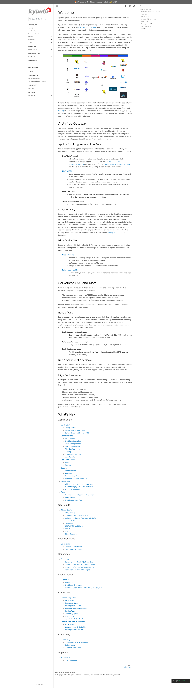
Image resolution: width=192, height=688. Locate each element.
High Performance (146, 26)
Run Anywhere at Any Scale (149, 24)
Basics (67, 462)
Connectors (31, 64)
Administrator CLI (71, 498)
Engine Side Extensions (73, 549)
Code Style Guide (71, 603)
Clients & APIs (32, 49)
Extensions (31, 56)
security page (112, 233)
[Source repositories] (130, 6)
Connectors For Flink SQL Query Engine (80, 564)
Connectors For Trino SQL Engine (77, 570)
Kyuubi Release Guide (73, 648)
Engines (68, 465)
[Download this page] (134, 6)
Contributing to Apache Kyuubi (76, 642)
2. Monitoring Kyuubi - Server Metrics (79, 487)
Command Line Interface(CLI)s (76, 515)
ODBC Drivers (70, 521)
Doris (90, 27)
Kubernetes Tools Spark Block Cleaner (79, 495)
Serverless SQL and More (148, 19)
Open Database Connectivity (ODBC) (118, 164)
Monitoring (31, 39)
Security (30, 36)
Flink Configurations (72, 446)
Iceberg (61, 111)
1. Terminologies (71, 660)
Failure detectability (70, 270)
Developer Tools (71, 616)
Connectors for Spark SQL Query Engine (80, 562)
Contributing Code (34, 78)
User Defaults (70, 457)
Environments (70, 438)
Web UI (67, 529)
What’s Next (143, 29)
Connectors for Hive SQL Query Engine (79, 567)
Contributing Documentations (37, 81)
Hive (94, 27)
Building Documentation (74, 630)
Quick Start (31, 28)
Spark (80, 27)
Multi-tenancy (145, 14)
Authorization (70, 473)
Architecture (69, 582)
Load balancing (68, 255)
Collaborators (70, 645)
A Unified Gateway (146, 9)
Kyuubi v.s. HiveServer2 (73, 585)
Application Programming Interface (150, 11)
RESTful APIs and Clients (74, 526)
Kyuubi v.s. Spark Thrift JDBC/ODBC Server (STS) (83, 588)
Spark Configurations (73, 444)
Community (31, 88)
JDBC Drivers (70, 513)
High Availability (145, 16)
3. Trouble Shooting (72, 489)
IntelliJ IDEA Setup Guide (74, 619)
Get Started (69, 600)
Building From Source (73, 606)
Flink (85, 27)
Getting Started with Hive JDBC (77, 433)
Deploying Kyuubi (33, 34)
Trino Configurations (72, 449)
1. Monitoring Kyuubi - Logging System (79, 484)
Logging (68, 452)
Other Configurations (73, 454)
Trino (102, 27)
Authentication (70, 471)
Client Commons (71, 534)
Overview (31, 71)
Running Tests (70, 611)
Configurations (32, 31)
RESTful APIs (67, 171)
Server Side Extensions (73, 547)
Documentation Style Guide (75, 627)
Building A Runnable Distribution (77, 608)
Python (67, 531)
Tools (30, 42)
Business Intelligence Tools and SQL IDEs (80, 518)
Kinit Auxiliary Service (73, 476)
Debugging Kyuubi (71, 614)
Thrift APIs (69, 523)
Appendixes (32, 95)
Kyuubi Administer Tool (73, 500)
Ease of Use (144, 21)
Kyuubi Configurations (73, 441)
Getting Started (70, 428)
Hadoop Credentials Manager (76, 479)
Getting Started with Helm (75, 430)
